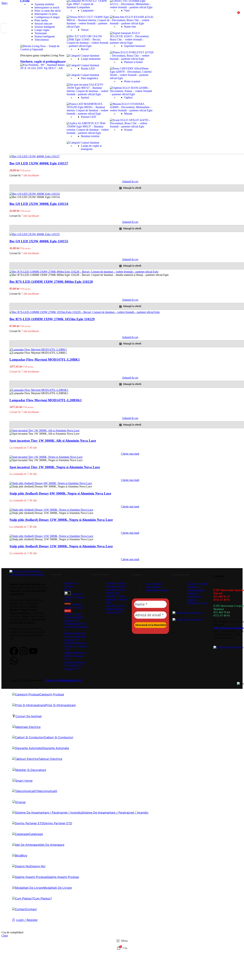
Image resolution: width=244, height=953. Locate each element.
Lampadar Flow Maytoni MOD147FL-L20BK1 (44, 359)
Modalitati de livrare (157, 590)
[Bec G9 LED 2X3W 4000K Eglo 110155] (34, 234)
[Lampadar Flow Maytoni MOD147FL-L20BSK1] (38, 389)
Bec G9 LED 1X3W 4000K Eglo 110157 (38, 163)
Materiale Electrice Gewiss (73, 607)
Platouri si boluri (133, 62)
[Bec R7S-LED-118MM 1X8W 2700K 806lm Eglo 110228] (83, 271)
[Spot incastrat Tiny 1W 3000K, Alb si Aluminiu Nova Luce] (44, 430)
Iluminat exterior (90, 136)
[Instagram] (23, 651)
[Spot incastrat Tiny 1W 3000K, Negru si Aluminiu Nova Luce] (46, 456)
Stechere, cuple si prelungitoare (43, 61)
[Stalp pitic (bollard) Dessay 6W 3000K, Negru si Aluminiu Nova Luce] (50, 483)
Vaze (127, 10)
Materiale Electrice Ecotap (75, 646)
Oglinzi (128, 97)
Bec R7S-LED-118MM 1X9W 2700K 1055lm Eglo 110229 (52, 319)
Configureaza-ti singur (47, 17)
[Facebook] (13, 651)
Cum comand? (154, 583)
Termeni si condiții (197, 583)
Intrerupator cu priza (45, 13)
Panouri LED (88, 116)
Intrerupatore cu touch (46, 7)
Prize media (41, 20)
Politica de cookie (197, 603)
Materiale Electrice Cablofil (75, 627)
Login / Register (27, 920)
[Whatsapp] (13, 660)
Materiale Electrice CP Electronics (75, 636)
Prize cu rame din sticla (47, 10)
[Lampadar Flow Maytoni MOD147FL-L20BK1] (38, 349)
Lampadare (87, 10)
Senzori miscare (43, 23)
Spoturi (85, 97)
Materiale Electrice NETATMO (75, 665)
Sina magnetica (89, 78)
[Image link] (43, 49)
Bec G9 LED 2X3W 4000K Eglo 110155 (38, 241)
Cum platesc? (153, 587)
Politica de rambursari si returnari (194, 596)
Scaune (128, 129)
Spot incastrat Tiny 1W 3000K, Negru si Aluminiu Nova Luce (54, 467)
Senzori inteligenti (44, 26)
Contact (68, 586)
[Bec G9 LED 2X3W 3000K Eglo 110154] (34, 193)
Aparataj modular (44, 4)
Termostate (40, 33)
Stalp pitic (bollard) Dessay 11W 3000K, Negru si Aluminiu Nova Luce (61, 520)
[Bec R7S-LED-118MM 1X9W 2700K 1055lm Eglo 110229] (84, 312)
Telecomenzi (41, 39)
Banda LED (88, 68)
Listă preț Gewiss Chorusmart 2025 (115, 585)
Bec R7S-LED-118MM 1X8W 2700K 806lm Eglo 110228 (51, 282)
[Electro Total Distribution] (28, 574)
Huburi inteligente (44, 36)
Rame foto (130, 26)
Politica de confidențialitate (196, 589)
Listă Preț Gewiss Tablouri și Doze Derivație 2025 (115, 609)
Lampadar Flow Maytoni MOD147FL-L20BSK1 (45, 400)
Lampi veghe (41, 30)
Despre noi (70, 583)
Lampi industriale (91, 58)
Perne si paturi (132, 81)
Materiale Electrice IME (75, 656)
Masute (128, 113)
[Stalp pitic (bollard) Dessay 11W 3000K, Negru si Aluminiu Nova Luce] (51, 509)
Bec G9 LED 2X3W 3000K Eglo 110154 (38, 204)
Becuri (84, 49)
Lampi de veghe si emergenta (91, 147)
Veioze (85, 29)
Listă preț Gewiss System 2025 (115, 591)
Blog (67, 589)
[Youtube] (33, 651)
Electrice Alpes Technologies (74, 617)
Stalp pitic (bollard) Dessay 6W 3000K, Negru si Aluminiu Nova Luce (60, 493)
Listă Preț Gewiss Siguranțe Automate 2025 (116, 599)
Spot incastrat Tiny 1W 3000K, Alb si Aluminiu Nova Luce (52, 440)
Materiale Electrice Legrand (74, 597)
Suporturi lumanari (134, 45)
